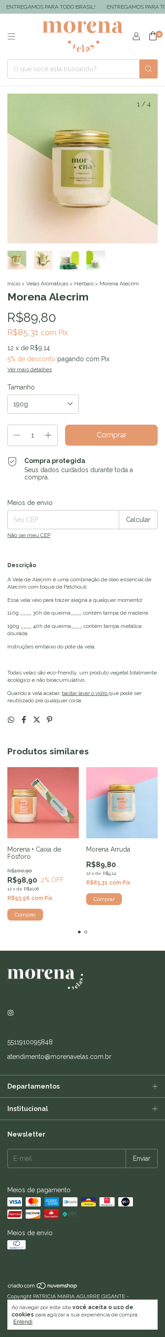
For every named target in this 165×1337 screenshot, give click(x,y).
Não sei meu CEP (28, 535)
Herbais (84, 283)
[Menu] (11, 36)
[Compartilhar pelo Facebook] (24, 720)
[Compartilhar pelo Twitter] (37, 720)
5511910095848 (30, 1042)
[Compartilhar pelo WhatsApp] (11, 720)
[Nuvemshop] (42, 1287)
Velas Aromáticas (47, 283)
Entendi (23, 1322)
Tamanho (21, 387)
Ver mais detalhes (29, 369)
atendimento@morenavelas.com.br (59, 1056)
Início (13, 283)
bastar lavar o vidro (85, 693)
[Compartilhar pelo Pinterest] (49, 720)
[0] (153, 36)
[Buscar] (148, 69)
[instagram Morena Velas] (10, 1012)
